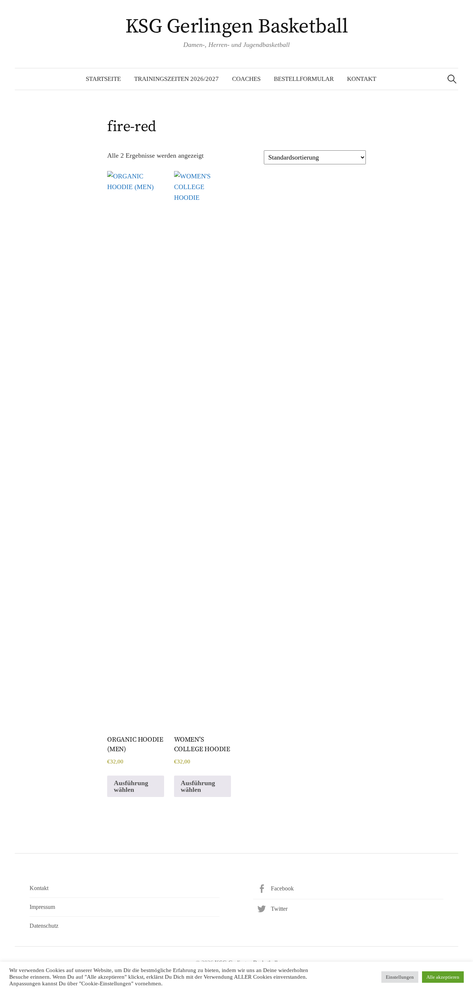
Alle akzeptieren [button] (442, 977)
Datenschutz (44, 926)
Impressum (42, 907)
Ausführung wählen (131, 786)
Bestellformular (304, 78)
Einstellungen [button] (400, 977)
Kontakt (361, 78)
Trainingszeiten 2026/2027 (176, 78)
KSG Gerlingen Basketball (236, 26)
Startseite (103, 78)
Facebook (282, 888)
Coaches (246, 78)
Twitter (279, 909)
